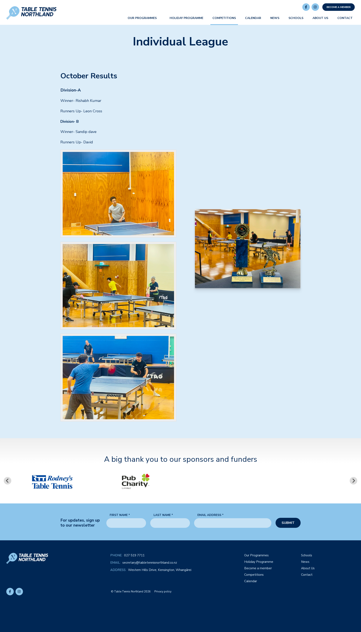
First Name (120, 515)
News (305, 562)
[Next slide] (353, 480)
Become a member (339, 7)
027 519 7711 (134, 555)
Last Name (163, 515)
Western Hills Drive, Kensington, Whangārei (159, 570)
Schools (306, 555)
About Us (308, 568)
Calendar (250, 581)
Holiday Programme (258, 562)
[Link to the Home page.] (31, 13)
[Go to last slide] (7, 480)
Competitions (254, 575)
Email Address (210, 515)
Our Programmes (256, 555)
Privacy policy (163, 591)
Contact (307, 575)
